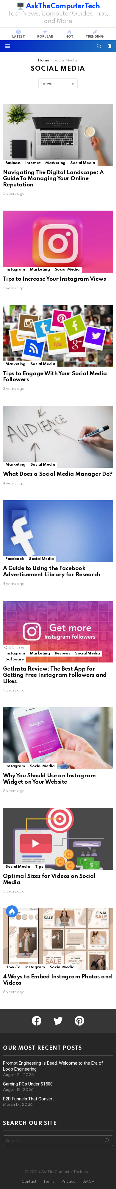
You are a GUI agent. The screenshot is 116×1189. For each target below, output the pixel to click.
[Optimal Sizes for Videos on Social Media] (58, 839)
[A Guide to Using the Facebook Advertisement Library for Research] (58, 531)
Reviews (62, 653)
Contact (28, 1182)
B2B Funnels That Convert (28, 1099)
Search (107, 1141)
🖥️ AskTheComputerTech (58, 6)
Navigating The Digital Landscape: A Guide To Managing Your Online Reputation (53, 179)
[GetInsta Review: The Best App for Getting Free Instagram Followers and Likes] (58, 632)
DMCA (88, 1182)
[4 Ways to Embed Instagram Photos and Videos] (58, 939)
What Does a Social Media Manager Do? (57, 474)
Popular (45, 36)
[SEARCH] (99, 46)
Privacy (68, 1182)
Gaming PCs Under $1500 (28, 1084)
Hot (69, 36)
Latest (18, 36)
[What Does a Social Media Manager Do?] (58, 437)
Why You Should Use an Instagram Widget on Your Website (49, 779)
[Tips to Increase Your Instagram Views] (58, 242)
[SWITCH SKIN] (109, 46)
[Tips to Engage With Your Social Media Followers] (58, 336)
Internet (32, 163)
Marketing (55, 163)
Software (14, 659)
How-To (13, 967)
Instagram (15, 269)
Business (13, 163)
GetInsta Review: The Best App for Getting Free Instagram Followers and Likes (55, 675)
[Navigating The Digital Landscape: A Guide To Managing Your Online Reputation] (58, 135)
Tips (39, 867)
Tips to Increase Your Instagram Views (54, 279)
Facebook (14, 559)
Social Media (82, 163)
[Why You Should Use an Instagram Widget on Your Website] (58, 738)
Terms (48, 1182)
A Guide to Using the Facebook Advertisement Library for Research (51, 571)
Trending (95, 36)
